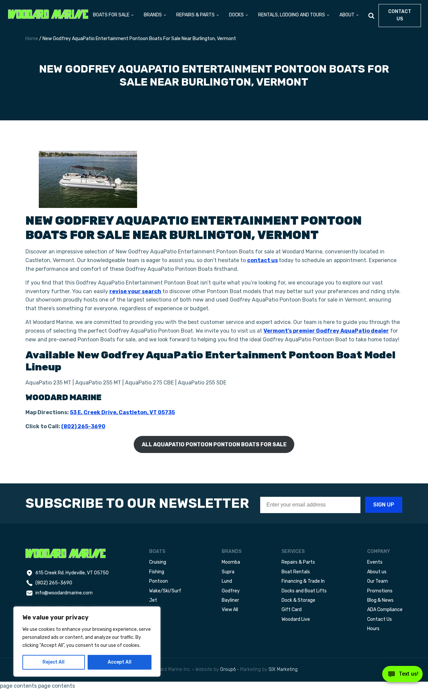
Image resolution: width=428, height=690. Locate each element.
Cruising (157, 562)
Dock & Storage (298, 600)
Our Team (377, 581)
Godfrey (231, 591)
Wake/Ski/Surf (165, 591)
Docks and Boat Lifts (304, 591)
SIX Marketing (283, 669)
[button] (113, 15)
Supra (228, 572)
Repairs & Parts (298, 562)
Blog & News (380, 600)
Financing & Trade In (303, 581)
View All (230, 609)
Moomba (231, 562)
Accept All (119, 662)
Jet (153, 600)
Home (31, 38)
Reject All (53, 662)
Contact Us (379, 619)
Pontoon (158, 581)
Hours (373, 628)
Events (375, 562)
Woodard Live (296, 619)
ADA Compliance (385, 609)
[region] (86, 641)
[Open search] (371, 15)
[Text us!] (402, 676)
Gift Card (292, 609)
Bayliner (230, 600)
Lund (227, 581)
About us (377, 572)
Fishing (156, 572)
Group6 (228, 669)
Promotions (380, 591)
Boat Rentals (296, 572)
